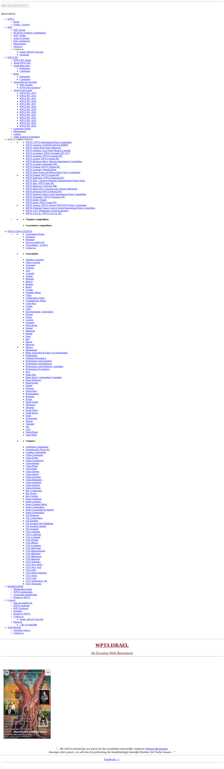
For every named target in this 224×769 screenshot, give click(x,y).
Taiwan (29, 421)
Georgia (29, 320)
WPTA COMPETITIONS (20, 139)
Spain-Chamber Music (36, 504)
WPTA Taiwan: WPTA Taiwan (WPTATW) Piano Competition (56, 205)
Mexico (29, 347)
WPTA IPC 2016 (28, 101)
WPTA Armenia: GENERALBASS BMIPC (47, 145)
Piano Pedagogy (33, 380)
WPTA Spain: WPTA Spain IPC (41, 202)
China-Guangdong (35, 460)
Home (16, 22)
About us (17, 46)
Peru (28, 372)
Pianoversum (32, 383)
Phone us (17, 622)
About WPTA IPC (22, 63)
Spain (28, 415)
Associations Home (35, 234)
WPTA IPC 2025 (28, 126)
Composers (25, 71)
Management (19, 43)
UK (27, 426)
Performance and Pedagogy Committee (44, 366)
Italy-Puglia (31, 493)
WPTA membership (22, 592)
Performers (25, 68)
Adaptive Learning (35, 259)
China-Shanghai (33, 482)
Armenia (30, 268)
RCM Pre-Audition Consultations (29, 32)
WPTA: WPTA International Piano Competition (49, 142)
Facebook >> (112, 759)
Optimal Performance (36, 358)
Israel (28, 336)
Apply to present (21, 38)
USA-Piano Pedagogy (36, 572)
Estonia (29, 314)
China (28, 295)
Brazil (28, 287)
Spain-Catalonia (33, 501)
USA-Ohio (31, 570)
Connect (11, 600)
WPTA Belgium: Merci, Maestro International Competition (54, 161)
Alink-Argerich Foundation (26, 136)
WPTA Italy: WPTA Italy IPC (40, 183)
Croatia (29, 306)
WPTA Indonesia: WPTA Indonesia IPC (45, 178)
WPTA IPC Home (22, 60)
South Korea (32, 413)
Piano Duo (31, 374)
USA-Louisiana (33, 545)
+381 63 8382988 (28, 624)
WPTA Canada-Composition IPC (42, 164)
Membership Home (22, 589)
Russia (29, 399)
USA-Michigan (33, 553)
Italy (28, 339)
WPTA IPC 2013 (28, 93)
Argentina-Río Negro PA (38, 449)
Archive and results (22, 90)
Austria (29, 276)
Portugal (30, 388)
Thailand (30, 424)
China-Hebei (32, 466)
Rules (16, 74)
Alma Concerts (33, 262)
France (29, 317)
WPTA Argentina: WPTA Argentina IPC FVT (48, 153)
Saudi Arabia (32, 402)
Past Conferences (21, 41)
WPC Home (19, 30)
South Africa (32, 410)
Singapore (30, 404)
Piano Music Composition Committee (44, 377)
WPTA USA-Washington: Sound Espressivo (47, 210)
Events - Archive (21, 24)
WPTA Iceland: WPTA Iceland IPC (43, 175)
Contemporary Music (36, 300)
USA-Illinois (32, 542)
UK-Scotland (32, 529)
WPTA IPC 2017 (28, 104)
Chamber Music (33, 292)
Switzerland (31, 418)
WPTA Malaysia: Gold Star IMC (41, 186)
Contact (17, 134)
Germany (30, 322)
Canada (29, 289)
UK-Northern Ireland (36, 526)
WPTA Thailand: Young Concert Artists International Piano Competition (60, 208)
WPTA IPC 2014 (28, 95)
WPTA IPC (12, 57)
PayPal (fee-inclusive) (30, 87)
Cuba (28, 309)
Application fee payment (25, 82)
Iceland (29, 328)
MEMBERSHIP (15, 586)
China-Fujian (32, 458)
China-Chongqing (34, 455)
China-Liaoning (33, 477)
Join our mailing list (35, 242)
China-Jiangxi (32, 474)
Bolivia (29, 281)
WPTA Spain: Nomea (36, 199)
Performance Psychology (38, 369)
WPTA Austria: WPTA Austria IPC (43, 158)
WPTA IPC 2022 (28, 117)
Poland (29, 385)
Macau (29, 341)
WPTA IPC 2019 (28, 109)
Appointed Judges (22, 128)
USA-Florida (32, 540)
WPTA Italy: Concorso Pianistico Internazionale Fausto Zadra (55, 180)
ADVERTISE (14, 627)
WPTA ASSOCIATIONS (19, 231)
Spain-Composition (35, 507)
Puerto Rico (31, 391)
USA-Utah (31, 578)
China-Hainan (32, 463)
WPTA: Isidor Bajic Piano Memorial (43, 147)
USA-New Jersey (34, 564)
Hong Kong (31, 325)
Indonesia (30, 331)
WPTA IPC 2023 (28, 120)
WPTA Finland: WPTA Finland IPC (43, 167)
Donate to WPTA (21, 597)
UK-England (32, 520)
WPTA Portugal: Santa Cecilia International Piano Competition (56, 194)
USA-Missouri (33, 559)
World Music (32, 432)
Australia (30, 273)
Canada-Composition (36, 452)
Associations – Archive (37, 245)
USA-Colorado (33, 537)
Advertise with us (21, 630)
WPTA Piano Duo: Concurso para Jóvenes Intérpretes (51, 188)
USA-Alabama (33, 531)
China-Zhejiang (33, 488)
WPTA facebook (21, 605)
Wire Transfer (26, 84)
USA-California (33, 534)
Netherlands (31, 355)
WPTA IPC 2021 (28, 115)
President (30, 239)
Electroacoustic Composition (39, 311)
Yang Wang (31, 435)
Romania (30, 396)
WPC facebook (20, 608)
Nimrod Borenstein (157, 748)
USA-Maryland (33, 548)
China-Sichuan (33, 485)
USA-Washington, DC (37, 581)
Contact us (31, 247)
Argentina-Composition (37, 447)
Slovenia (30, 407)
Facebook (24, 54)
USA (28, 429)
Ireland (29, 333)
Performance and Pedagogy (39, 363)
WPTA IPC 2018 (28, 106)
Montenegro (31, 350)
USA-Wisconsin (33, 583)
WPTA (10, 19)
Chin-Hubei (31, 468)
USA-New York (33, 567)
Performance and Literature (39, 361)
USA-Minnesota (33, 556)
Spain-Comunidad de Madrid (40, 510)
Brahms (29, 284)
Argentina (30, 265)
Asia (28, 270)
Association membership (25, 594)
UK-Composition (34, 518)
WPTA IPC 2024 (28, 123)
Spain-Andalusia (34, 499)
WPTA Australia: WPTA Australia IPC (44, 156)
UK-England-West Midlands (39, 523)
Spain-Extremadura (35, 512)
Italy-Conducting (34, 490)
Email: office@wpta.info (31, 52)
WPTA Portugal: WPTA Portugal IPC (44, 191)
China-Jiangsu (32, 471)
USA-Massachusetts (35, 551)
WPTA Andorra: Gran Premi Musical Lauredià (48, 150)
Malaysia (30, 344)
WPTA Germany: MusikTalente (41, 169)
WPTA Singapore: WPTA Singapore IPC (45, 197)
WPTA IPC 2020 (28, 112)
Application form (21, 65)
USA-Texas (31, 575)
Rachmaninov (32, 393)
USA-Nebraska (33, 562)
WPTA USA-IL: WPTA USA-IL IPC (44, 213)
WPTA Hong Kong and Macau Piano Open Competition (53, 172)
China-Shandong (34, 479)
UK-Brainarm (32, 515)
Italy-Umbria (32, 496)
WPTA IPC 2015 (28, 98)
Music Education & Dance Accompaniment (47, 352)
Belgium (30, 279)
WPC (10, 27)
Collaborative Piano (35, 298)
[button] (8, 14)
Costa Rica (31, 303)
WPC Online (19, 35)
